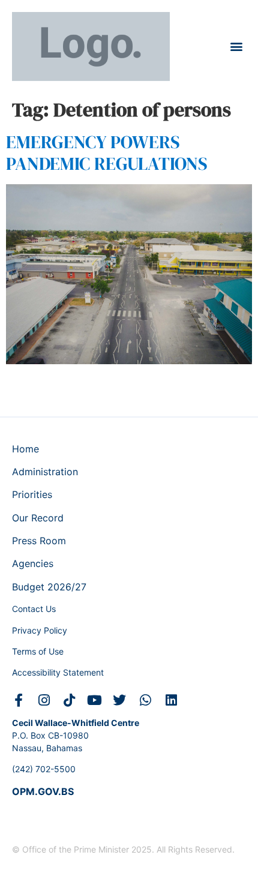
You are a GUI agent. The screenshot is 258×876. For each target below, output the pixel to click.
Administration (45, 472)
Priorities (32, 494)
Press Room (39, 541)
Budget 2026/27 (49, 587)
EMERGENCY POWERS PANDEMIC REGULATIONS (107, 153)
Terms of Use (38, 651)
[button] (236, 46)
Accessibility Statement (58, 672)
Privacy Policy (39, 630)
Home (25, 449)
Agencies (32, 563)
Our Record (38, 518)
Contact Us (34, 609)
